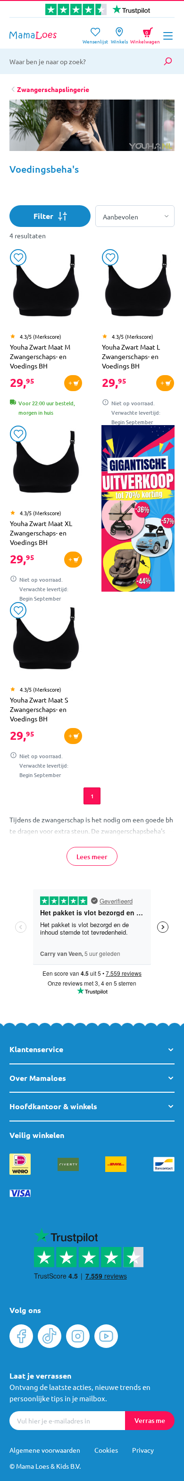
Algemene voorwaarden (44, 1450)
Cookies (106, 1450)
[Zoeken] (167, 61)
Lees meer (92, 856)
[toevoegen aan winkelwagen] (73, 383)
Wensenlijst (95, 38)
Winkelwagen (145, 34)
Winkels (119, 38)
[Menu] (168, 36)
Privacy (143, 1450)
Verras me (149, 1420)
